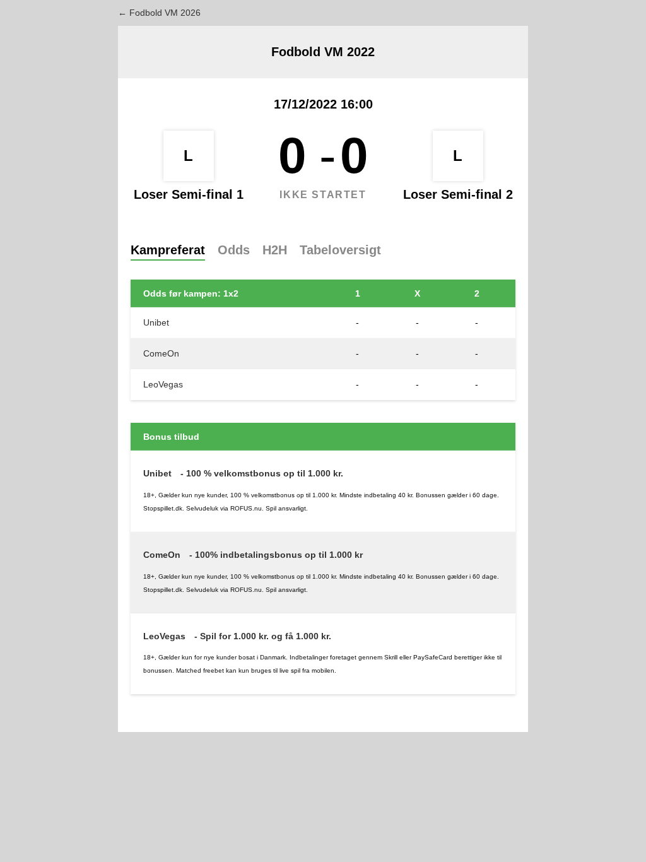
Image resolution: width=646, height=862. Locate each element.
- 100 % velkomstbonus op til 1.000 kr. (261, 473)
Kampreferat (168, 250)
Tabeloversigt (340, 250)
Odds (234, 250)
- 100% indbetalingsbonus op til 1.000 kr (276, 555)
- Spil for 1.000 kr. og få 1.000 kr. (262, 636)
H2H (274, 250)
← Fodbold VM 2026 (159, 13)
